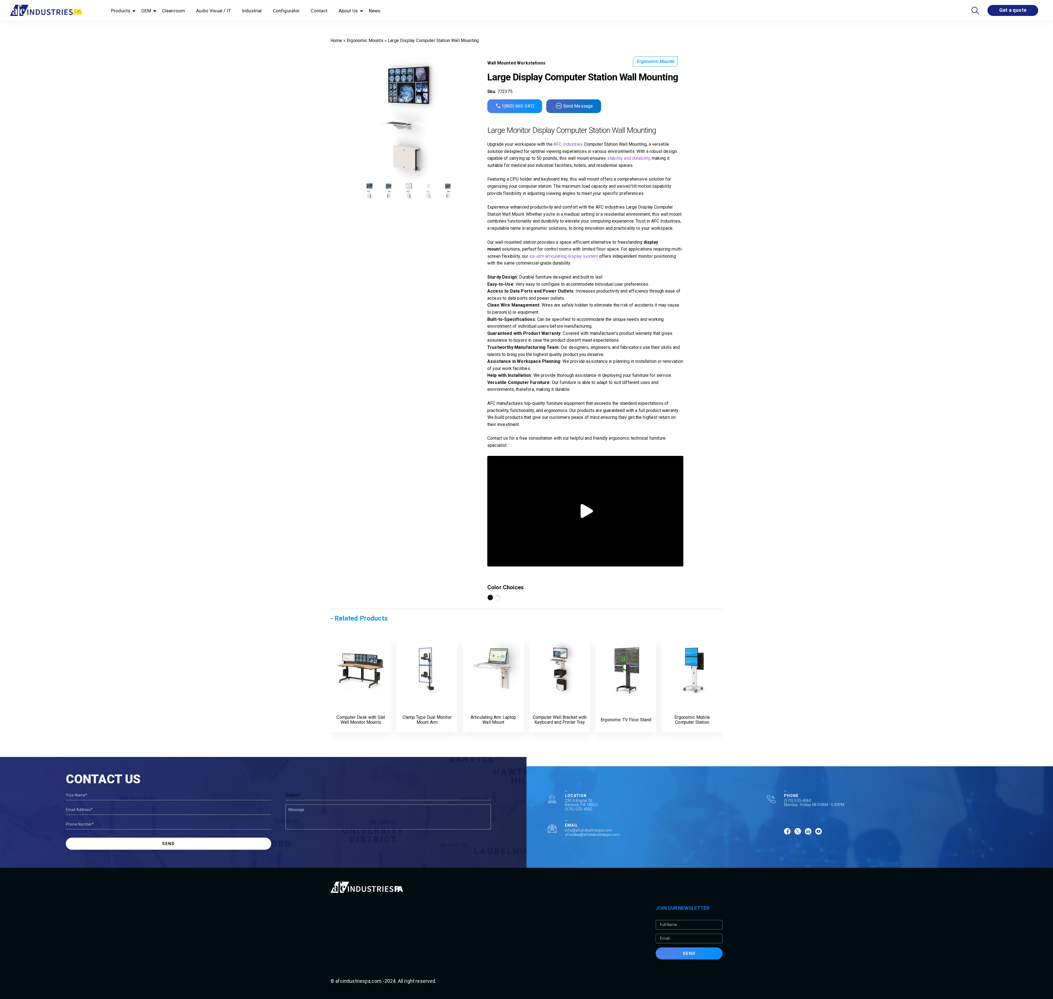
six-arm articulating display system (563, 256)
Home (336, 40)
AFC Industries (568, 144)
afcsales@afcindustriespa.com (592, 834)
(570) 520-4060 (578, 809)
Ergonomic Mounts (365, 40)
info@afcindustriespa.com (588, 830)
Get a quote (1012, 10)
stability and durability (628, 158)
